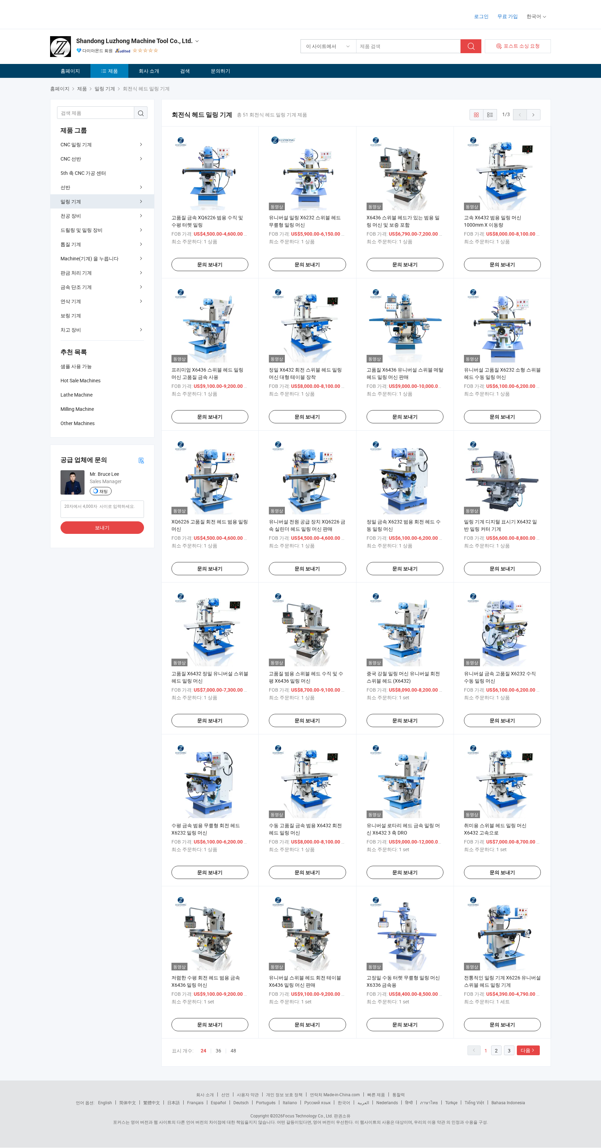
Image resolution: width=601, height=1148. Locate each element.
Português (265, 1102)
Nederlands (387, 1102)
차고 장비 (71, 329)
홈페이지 (70, 70)
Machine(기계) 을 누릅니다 (90, 258)
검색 (185, 70)
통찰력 (398, 1094)
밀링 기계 (71, 201)
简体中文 (127, 1102)
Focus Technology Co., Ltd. (308, 1115)
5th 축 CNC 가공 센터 (83, 173)
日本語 (173, 1102)
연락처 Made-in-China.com (335, 1094)
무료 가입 (507, 16)
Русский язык (317, 1102)
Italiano (290, 1102)
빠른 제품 (376, 1094)
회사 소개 (149, 70)
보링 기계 (71, 315)
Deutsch (241, 1102)
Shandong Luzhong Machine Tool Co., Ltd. (134, 40)
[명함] (141, 460)
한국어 (344, 1102)
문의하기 (220, 70)
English (105, 1102)
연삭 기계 (71, 301)
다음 (525, 1050)
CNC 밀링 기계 (76, 144)
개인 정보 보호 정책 (284, 1094)
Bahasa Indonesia (508, 1102)
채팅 (103, 491)
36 (218, 1050)
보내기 (102, 527)
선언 (225, 1094)
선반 (65, 187)
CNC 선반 (71, 158)
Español (218, 1102)
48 (233, 1050)
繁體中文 (151, 1102)
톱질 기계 (71, 244)
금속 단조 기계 (76, 287)
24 (203, 1050)
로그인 (481, 16)
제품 (113, 70)
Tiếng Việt (474, 1102)
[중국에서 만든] (94, 14)
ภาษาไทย (429, 1102)
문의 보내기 (210, 264)
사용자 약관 (248, 1094)
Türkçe (451, 1102)
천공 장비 (71, 215)
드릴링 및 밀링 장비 (82, 230)
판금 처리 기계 (76, 272)
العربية (363, 1102)
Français (195, 1102)
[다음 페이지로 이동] (533, 114)
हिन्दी (409, 1102)
